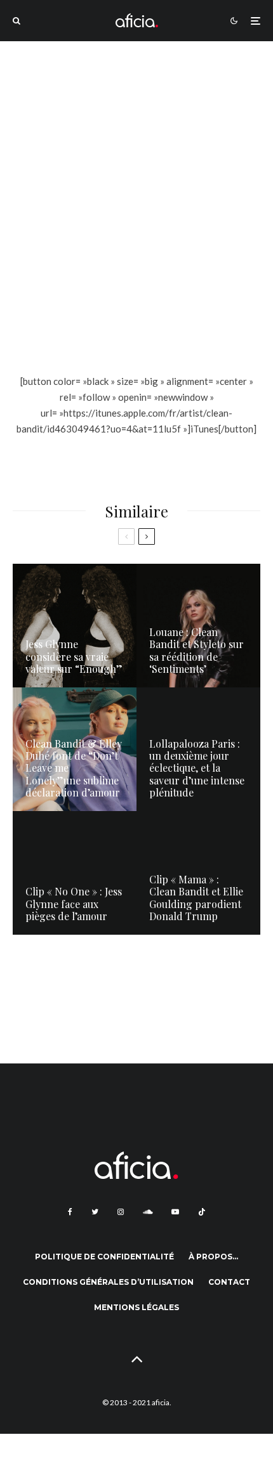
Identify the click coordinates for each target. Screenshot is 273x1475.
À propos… (213, 1256)
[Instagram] (120, 1212)
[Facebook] (70, 1212)
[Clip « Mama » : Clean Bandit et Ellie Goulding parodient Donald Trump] (198, 873)
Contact (229, 1282)
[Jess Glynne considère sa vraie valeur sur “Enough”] (74, 625)
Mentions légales (136, 1307)
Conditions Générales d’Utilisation (108, 1282)
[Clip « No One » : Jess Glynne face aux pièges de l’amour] (74, 873)
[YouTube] (175, 1212)
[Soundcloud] (147, 1212)
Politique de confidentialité (104, 1256)
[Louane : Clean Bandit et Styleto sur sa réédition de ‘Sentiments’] (198, 625)
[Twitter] (95, 1212)
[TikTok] (202, 1212)
